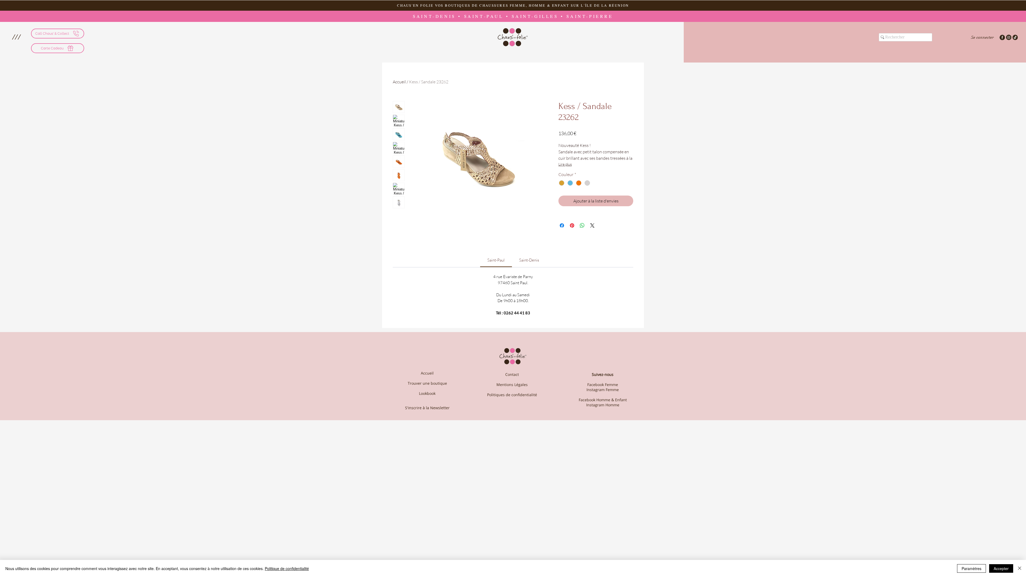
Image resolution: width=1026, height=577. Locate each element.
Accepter (1001, 568)
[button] (593, 209)
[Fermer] (1019, 568)
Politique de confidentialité (287, 568)
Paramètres (971, 568)
